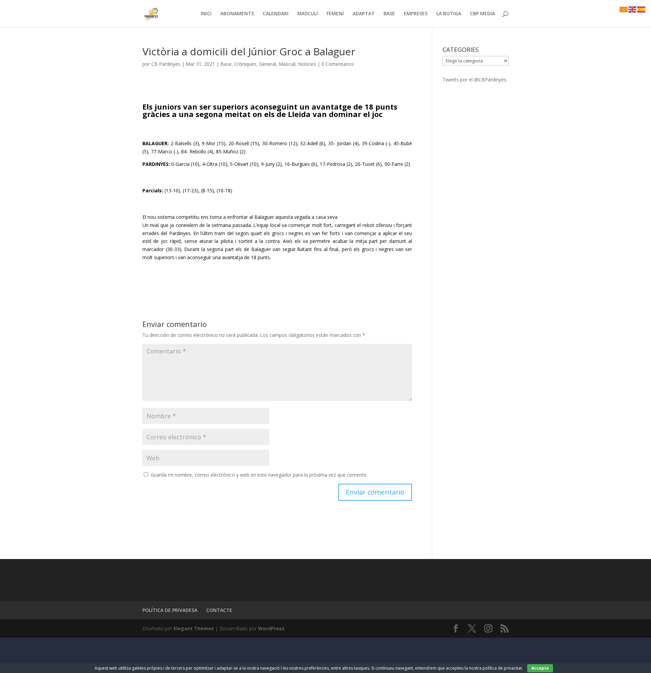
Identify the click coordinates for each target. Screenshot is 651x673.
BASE (389, 14)
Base (226, 64)
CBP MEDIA (482, 14)
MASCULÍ (307, 14)
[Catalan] (623, 9)
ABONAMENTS (237, 14)
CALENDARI (276, 14)
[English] (632, 9)
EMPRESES (416, 14)
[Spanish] (641, 9)
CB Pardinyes (165, 64)
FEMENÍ (335, 14)
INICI (206, 14)
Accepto (540, 668)
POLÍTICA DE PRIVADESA (169, 610)
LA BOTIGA (448, 14)
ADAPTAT (364, 14)
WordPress (271, 628)
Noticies (307, 64)
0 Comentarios (337, 64)
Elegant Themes (194, 628)
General (267, 64)
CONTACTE (219, 610)
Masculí (287, 64)
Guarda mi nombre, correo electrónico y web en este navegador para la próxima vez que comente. (259, 475)
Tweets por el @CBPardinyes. (474, 79)
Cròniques (245, 64)
